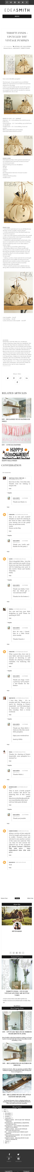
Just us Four (12, 351)
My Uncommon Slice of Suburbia (22, 362)
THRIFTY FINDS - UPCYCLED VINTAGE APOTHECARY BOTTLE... (16, 1129)
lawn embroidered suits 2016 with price (19, 850)
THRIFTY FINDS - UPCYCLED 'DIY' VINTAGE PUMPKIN (17, 1120)
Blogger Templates (18, 1171)
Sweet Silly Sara (24, 357)
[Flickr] (17, 953)
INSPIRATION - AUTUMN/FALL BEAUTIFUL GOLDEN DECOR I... (17, 1123)
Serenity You (13, 346)
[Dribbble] (23, 953)
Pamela (11, 609)
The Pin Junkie (17, 351)
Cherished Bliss (13, 354)
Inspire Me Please (6, 341)
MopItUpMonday (25, 343)
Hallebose (12, 862)
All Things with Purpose (8, 356)
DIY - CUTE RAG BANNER (11, 445)
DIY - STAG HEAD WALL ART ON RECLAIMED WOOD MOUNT (17, 992)
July (6, 1142)
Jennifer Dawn (13, 787)
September (8, 1118)
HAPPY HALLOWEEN (9, 461)
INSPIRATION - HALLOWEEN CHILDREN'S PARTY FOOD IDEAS (17, 1126)
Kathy (11, 559)
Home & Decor (8, 48)
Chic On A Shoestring (19, 346)
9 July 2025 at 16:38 (20, 862)
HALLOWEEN (27, 46)
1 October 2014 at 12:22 (19, 559)
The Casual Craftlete (6, 346)
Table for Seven (11, 357)
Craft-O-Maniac (11, 348)
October (7, 1116)
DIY (21, 46)
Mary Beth (12, 698)
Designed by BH (22, 364)
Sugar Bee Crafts (6, 362)
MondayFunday (10, 343)
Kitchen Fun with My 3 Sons (26, 351)
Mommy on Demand (6, 354)
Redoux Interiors (12, 349)
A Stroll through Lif (13, 362)
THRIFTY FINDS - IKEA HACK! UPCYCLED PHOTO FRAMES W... (17, 1138)
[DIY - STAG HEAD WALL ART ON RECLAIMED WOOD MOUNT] (17, 989)
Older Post (30, 898)
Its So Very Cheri (17, 348)
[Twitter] (13, 953)
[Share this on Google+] (14, 378)
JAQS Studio (10, 359)
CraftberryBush (18, 349)
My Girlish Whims (18, 357)
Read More (17, 1002)
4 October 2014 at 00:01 (22, 698)
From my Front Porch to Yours (22, 354)
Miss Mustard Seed (25, 349)
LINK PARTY (16, 48)
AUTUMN (17, 46)
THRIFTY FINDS (25, 48)
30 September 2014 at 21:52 (17, 478)
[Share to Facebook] (17, 382)
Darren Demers (13, 831)
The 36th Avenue (24, 341)
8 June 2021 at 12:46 (23, 831)
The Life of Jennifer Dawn (23, 359)
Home (17, 898)
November (8, 1115)
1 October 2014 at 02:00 (21, 514)
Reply (10, 488)
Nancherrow (7, 349)
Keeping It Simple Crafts (17, 343)
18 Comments (8, 46)
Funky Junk (26, 346)
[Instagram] (20, 953)
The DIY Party (12, 341)
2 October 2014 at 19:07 (21, 651)
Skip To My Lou (23, 348)
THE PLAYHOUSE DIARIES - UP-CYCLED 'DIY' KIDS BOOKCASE (18, 1135)
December (8, 1113)
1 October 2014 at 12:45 (20, 609)
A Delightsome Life (16, 356)
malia (10, 752)
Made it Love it (17, 341)
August (7, 1141)
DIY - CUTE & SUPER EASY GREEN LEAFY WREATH (16, 1132)
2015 (5, 1110)
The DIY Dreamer (16, 359)
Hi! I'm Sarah (17, 931)
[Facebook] (10, 953)
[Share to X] (8, 378)
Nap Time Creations (15, 364)
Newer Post (4, 898)
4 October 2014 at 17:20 (19, 752)
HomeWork (5, 343)
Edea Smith (16, 498)
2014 (5, 1111)
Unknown (11, 514)
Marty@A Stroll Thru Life (16, 478)
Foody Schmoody (23, 356)
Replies (10, 493)
